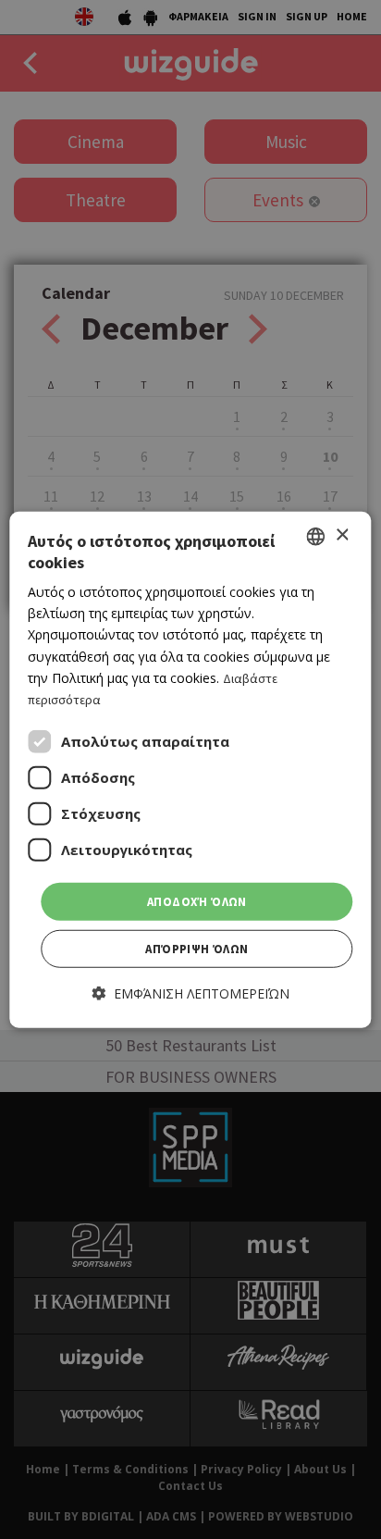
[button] (190, 993)
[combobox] (316, 536)
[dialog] (190, 769)
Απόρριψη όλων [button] (196, 949)
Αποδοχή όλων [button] (197, 902)
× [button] (342, 535)
